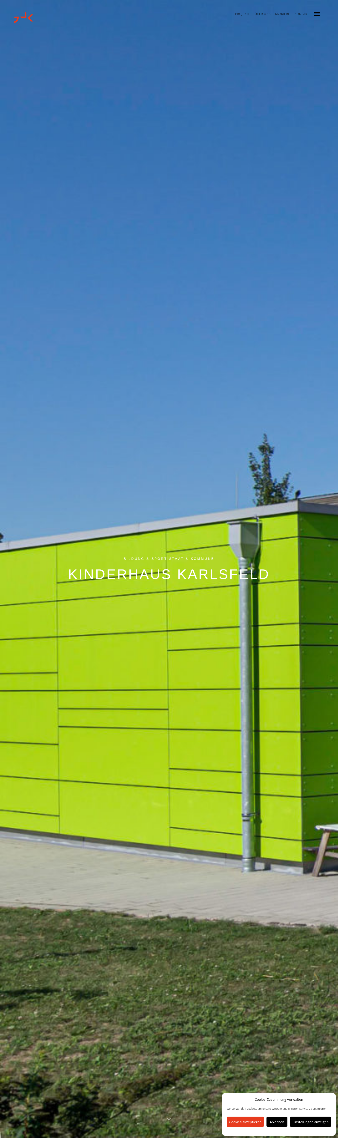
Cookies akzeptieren (245, 1122)
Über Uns (263, 14)
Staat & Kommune (191, 558)
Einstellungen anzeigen (310, 1122)
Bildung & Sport (145, 558)
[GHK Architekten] (23, 17)
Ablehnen (277, 1122)
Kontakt (302, 14)
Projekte (242, 14)
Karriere (282, 14)
